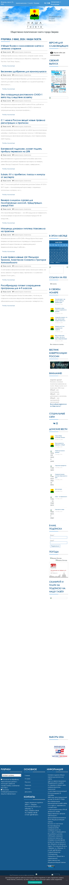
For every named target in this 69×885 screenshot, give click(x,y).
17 (66, 254)
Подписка (28, 785)
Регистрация (55, 4)
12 (53, 254)
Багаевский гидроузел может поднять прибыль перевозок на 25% (21, 150)
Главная (6, 17)
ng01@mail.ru (34, 814)
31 (66, 260)
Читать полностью (8, 66)
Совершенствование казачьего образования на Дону (61, 476)
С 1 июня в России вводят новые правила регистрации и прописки (23, 121)
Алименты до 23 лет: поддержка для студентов (60, 328)
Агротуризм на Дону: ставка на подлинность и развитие (61, 310)
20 (56, 257)
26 (53, 260)
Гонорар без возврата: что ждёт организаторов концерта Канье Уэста (61, 319)
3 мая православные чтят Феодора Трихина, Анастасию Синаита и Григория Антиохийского (23, 260)
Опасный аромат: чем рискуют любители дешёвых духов (60, 301)
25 (50, 260)
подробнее (42, 877)
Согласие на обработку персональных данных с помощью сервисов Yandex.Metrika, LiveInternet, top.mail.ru (10, 783)
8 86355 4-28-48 (32, 812)
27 (56, 260)
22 (61, 257)
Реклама (36, 3)
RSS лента (53, 284)
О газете (30, 3)
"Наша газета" (6, 52)
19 (53, 257)
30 (64, 260)
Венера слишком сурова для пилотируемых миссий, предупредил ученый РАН (21, 203)
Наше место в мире (59, 509)
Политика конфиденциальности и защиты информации (9, 792)
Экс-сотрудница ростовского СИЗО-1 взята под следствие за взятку (21, 95)
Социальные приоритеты (60, 465)
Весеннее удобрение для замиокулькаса (23, 71)
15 (61, 254)
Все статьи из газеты (57, 344)
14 (58, 254)
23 (64, 257)
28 (58, 260)
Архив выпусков (21, 3)
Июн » (58, 262)
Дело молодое (58, 489)
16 (64, 254)
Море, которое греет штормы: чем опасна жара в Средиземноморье (61, 337)
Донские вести (8, 21)
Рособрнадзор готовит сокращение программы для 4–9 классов (21, 286)
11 (50, 254)
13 (56, 254)
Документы (28, 791)
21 (58, 257)
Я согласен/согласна (35, 882)
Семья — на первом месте (61, 496)
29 (61, 260)
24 (66, 257)
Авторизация (55, 2)
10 (66, 251)
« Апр (52, 262)
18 (50, 257)
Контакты (27, 788)
